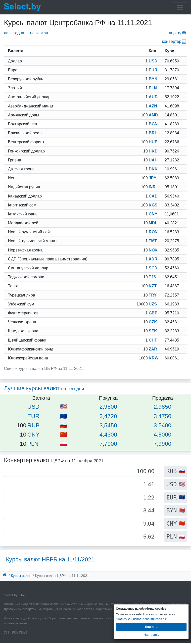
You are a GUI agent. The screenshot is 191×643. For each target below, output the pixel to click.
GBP (153, 313)
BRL (153, 133)
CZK (153, 322)
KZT (153, 286)
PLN (153, 88)
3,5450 (108, 425)
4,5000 (162, 434)
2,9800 (108, 406)
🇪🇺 (63, 416)
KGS (153, 205)
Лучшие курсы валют (44, 388)
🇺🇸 (63, 406)
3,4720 (108, 416)
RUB (33, 425)
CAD (153, 196)
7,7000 (108, 444)
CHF (153, 340)
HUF (153, 142)
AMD (153, 115)
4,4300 (108, 434)
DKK (153, 169)
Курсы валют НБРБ (50, 559)
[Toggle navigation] (180, 7)
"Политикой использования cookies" (141, 619)
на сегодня (14, 33)
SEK (153, 331)
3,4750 (162, 416)
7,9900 (162, 444)
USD (153, 61)
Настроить (151, 635)
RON (153, 232)
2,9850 (162, 406)
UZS (153, 304)
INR (152, 187)
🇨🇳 (63, 434)
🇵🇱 (63, 444)
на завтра (39, 33)
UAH (153, 160)
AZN (153, 106)
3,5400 (162, 425)
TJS (152, 277)
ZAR (153, 349)
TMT (153, 241)
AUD (153, 97)
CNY (153, 214)
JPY (152, 178)
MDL (153, 223)
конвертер (171, 41)
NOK (153, 250)
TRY (153, 295)
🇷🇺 (63, 425)
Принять (151, 627)
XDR (153, 259)
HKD (153, 151)
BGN (153, 124)
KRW (153, 358)
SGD (153, 268)
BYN (153, 79)
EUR (153, 70)
